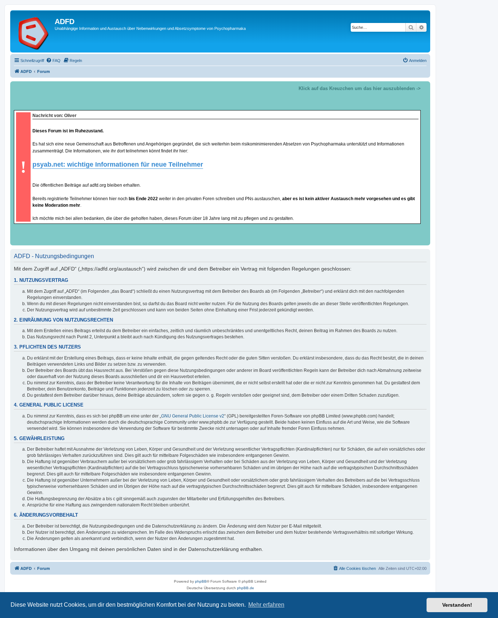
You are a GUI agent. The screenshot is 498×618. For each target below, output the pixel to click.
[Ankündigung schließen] (424, 87)
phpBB (201, 581)
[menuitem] (53, 60)
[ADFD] (33, 31)
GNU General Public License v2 (192, 416)
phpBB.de (245, 588)
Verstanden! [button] (457, 605)
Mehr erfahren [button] (266, 605)
